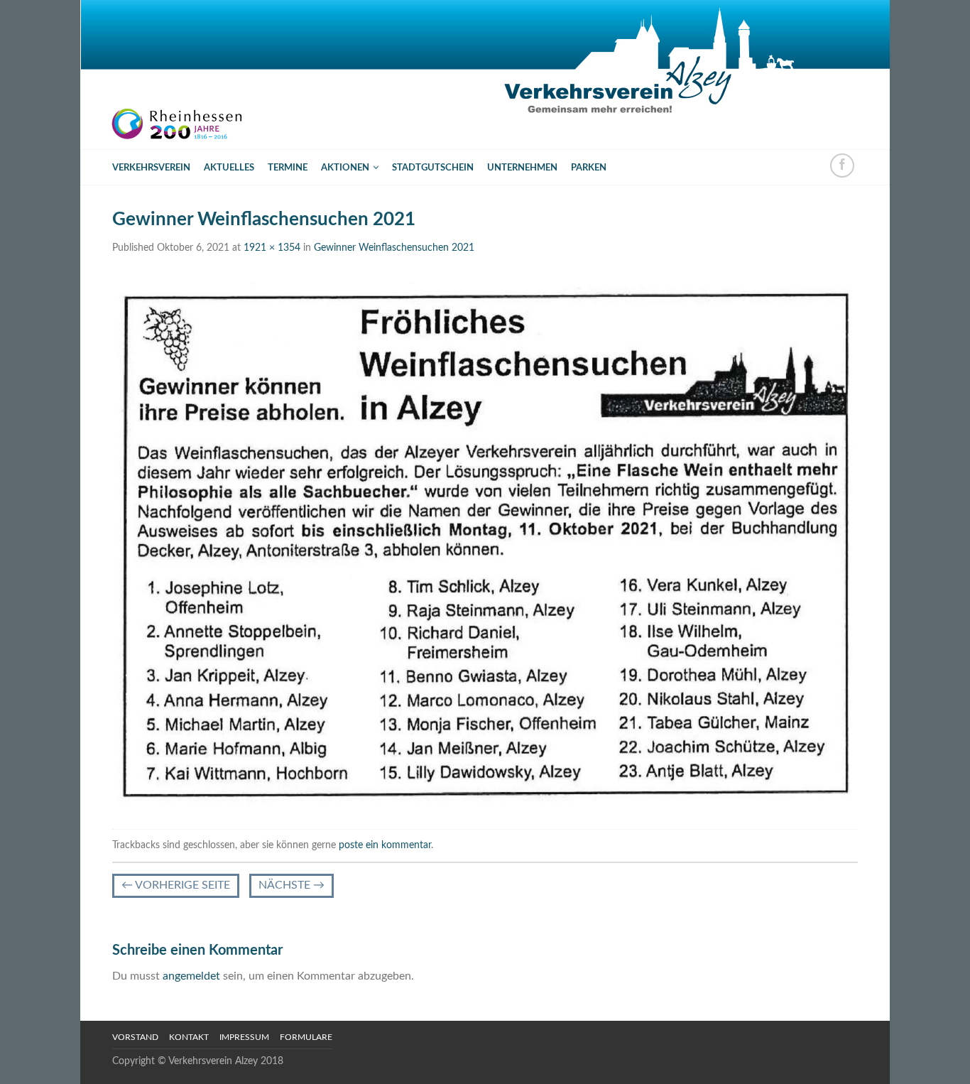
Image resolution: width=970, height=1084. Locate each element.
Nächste (291, 885)
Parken (588, 167)
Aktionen (345, 167)
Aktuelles (229, 167)
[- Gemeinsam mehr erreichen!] (186, 74)
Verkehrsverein (151, 167)
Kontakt (189, 1037)
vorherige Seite (175, 885)
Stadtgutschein (433, 167)
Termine (287, 167)
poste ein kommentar (385, 845)
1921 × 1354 (272, 247)
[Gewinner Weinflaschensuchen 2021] (485, 544)
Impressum (244, 1037)
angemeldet (191, 976)
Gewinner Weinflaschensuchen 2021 (394, 247)
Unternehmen (522, 167)
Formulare (306, 1037)
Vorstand (135, 1037)
